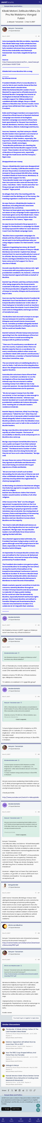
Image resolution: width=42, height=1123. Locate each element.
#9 (39, 959)
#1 (39, 36)
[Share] (36, 36)
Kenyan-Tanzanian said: (12, 703)
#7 (39, 893)
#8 (39, 933)
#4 (39, 696)
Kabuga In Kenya (12, 1065)
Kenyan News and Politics (14, 1038)
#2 (39, 625)
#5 (39, 754)
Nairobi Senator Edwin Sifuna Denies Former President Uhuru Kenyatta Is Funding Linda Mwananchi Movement (22, 1078)
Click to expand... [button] (21, 719)
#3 (39, 647)
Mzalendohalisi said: (10, 653)
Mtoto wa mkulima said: (12, 966)
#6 (39, 812)
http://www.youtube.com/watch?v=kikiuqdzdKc (20, 797)
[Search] (40, 2)
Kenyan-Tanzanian (16, 22)
